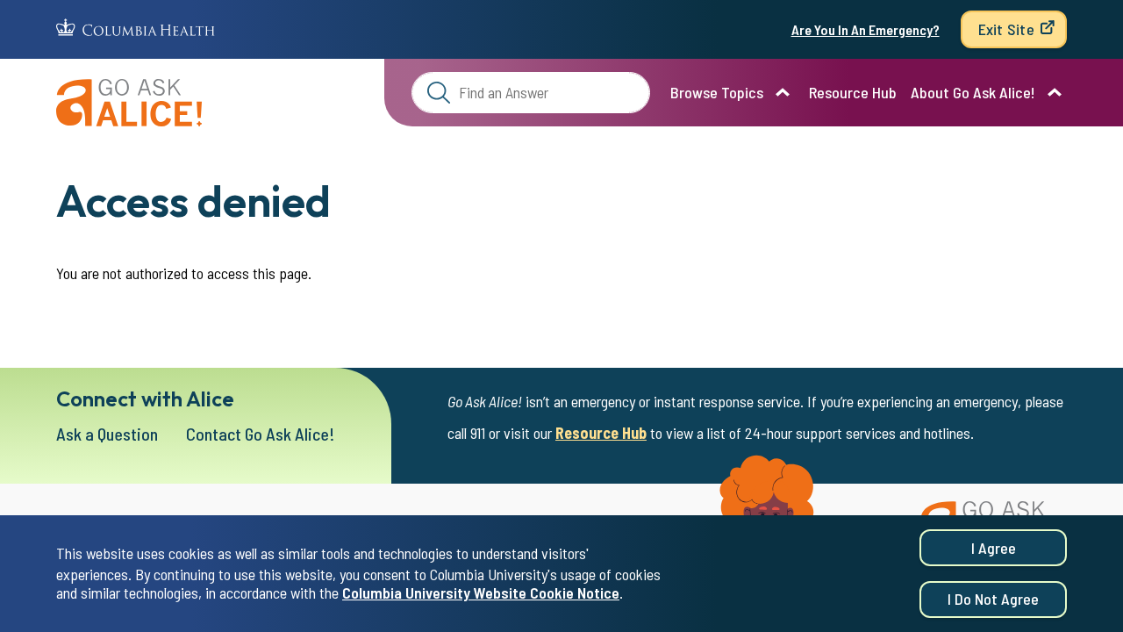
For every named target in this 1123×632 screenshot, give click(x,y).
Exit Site (1006, 29)
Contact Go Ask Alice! (260, 433)
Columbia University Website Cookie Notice (480, 593)
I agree (993, 547)
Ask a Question (107, 433)
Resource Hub (853, 92)
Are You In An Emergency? (865, 29)
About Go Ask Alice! (973, 92)
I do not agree (993, 599)
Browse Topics (716, 92)
